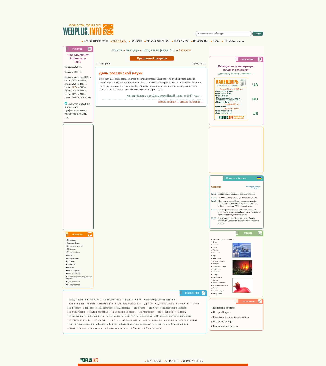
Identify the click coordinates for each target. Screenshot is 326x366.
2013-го (83, 90)
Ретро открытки (73, 270)
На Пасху (181, 312)
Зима (214, 242)
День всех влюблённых (129, 303)
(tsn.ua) (252, 194)
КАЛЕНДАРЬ (119, 41)
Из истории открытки (223, 308)
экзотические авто (220, 285)
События (70, 255)
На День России (76, 312)
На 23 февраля (123, 308)
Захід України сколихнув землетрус (233, 194)
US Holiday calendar (234, 41)
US (255, 113)
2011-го (75, 94)
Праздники (71, 240)
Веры (139, 299)
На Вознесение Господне (174, 308)
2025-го (87, 77)
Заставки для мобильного (223, 239)
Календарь (132, 50)
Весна (215, 245)
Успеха (85, 328)
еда (214, 256)
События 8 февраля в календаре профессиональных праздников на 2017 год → (77, 110)
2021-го (68, 84)
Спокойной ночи (180, 324)
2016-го (83, 87)
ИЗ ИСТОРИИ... (201, 41)
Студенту (73, 328)
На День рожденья (98, 312)
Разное (101, 324)
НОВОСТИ (136, 41)
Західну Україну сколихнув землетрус (234, 197)
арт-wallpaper (218, 291)
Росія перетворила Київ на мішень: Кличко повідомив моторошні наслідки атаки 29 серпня (238, 219)
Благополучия (94, 299)
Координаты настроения (225, 326)
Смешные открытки (75, 246)
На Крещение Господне (123, 312)
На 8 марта (139, 308)
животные (216, 258)
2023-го (75, 80)
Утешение (98, 328)
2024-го (68, 80)
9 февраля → (199, 63)
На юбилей (100, 320)
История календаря (222, 321)
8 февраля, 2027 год (73, 72)
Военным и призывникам (81, 303)
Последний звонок (187, 320)
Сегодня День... (73, 243)
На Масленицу (146, 312)
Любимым (71, 264)
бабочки (216, 253)
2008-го (75, 97)
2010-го (83, 94)
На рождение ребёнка (79, 320)
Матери (196, 303)
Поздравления (73, 258)
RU (255, 99)
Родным (113, 324)
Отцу (112, 320)
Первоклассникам (128, 320)
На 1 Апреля (74, 308)
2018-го (68, 87)
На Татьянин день (96, 316)
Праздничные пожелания (81, 324)
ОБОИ (216, 41)
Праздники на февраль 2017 (159, 50)
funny (215, 288)
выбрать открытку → (168, 101)
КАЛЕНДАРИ (153, 361)
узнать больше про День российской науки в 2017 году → (165, 95)
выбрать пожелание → (191, 101)
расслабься (217, 277)
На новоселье (145, 316)
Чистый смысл (153, 328)
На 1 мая (89, 308)
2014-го (75, 90)
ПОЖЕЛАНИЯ (181, 41)
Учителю (137, 328)
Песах (144, 320)
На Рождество (75, 316)
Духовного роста (165, 303)
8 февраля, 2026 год (73, 67)
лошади (215, 264)
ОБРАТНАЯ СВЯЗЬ (193, 361)
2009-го (68, 97)
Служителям (161, 324)
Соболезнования (73, 273)
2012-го (68, 94)
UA (255, 84)
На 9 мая (153, 308)
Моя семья (71, 249)
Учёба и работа (73, 252)
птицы (215, 274)
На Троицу (114, 316)
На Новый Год (165, 312)
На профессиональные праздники (173, 316)
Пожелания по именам (162, 320)
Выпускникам (106, 303)
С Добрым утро (73, 285)
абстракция (217, 293)
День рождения (73, 282)
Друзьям (70, 261)
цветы (215, 280)
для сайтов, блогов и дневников (236, 73)
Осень (215, 250)
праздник (216, 269)
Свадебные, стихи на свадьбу (136, 324)
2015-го (68, 90)
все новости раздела (253, 186)
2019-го (83, 84)
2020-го (75, 84)
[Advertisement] (163, 12)
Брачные (70, 267)
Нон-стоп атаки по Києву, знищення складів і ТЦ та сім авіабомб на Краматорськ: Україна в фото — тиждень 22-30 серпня (237, 203)
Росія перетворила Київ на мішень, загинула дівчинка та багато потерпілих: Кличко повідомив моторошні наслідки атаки (239, 212)
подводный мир (219, 266)
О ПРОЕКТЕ (172, 361)
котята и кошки (218, 261)
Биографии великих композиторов (230, 317)
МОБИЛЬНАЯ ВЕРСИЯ (95, 41)
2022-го (83, 80)
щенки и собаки (219, 283)
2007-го (83, 97)
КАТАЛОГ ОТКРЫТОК (158, 41)
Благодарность (75, 299)
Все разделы (255, 188)
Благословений (113, 299)
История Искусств (222, 312)
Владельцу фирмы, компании (161, 299)
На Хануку (129, 316)
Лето (214, 247)
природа (216, 272)
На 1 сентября (105, 308)
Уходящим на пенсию (118, 328)
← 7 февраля (103, 63)
